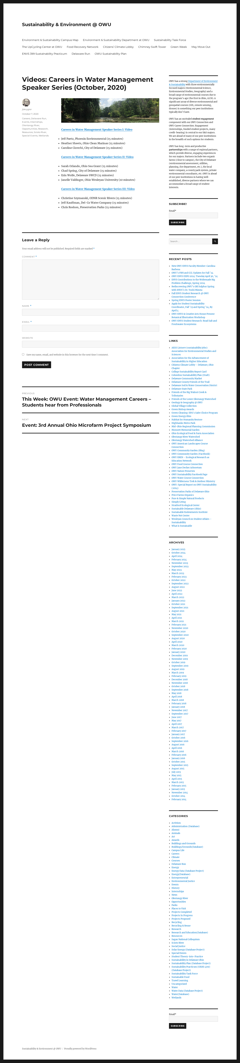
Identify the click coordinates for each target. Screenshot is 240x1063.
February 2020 (179, 648)
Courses (176, 860)
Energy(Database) (181, 874)
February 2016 (179, 755)
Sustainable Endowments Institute (190, 512)
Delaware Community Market (187, 378)
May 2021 (176, 614)
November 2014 (180, 792)
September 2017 (180, 713)
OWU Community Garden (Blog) (188, 450)
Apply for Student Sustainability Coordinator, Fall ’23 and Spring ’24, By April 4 (192, 307)
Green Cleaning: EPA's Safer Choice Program (195, 412)
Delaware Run (81, 53)
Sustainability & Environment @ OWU (66, 24)
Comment (29, 256)
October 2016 (178, 737)
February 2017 (179, 731)
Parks (174, 905)
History (175, 888)
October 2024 (178, 552)
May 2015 (176, 775)
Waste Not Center (181, 515)
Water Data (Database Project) (187, 990)
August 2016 (178, 744)
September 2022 (180, 583)
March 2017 (178, 727)
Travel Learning (180, 980)
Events (25, 122)
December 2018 (180, 679)
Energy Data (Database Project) (188, 871)
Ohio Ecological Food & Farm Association (193, 433)
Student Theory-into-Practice (187, 956)
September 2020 (180, 635)
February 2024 (179, 559)
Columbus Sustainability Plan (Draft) (191, 375)
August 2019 (178, 669)
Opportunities (29, 128)
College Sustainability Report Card (189, 371)
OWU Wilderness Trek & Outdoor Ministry (193, 481)
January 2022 (178, 600)
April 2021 (177, 617)
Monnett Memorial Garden (186, 430)
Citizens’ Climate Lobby (118, 46)
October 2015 (178, 761)
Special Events (30, 135)
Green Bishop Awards (183, 409)
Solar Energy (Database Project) (188, 949)
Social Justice (178, 946)
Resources (27, 132)
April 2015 (177, 779)
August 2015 (178, 768)
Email (27, 322)
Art (173, 836)
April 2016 (177, 748)
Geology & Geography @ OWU (187, 402)
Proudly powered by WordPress (80, 1048)
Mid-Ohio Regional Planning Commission (193, 426)
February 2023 (179, 576)
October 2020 (178, 631)
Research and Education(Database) (190, 932)
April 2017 (177, 724)
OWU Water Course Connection (188, 478)
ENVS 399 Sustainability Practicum (44, 53)
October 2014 (178, 796)
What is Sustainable (182, 525)
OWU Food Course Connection (187, 464)
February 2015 (179, 785)
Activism (176, 823)
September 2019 (180, 665)
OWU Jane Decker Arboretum (187, 467)
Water (175, 987)
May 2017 (176, 720)
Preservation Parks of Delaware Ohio (190, 491)
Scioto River (40, 132)
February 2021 (179, 624)
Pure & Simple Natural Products (188, 498)
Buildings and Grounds (184, 843)
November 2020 (180, 628)
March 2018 (178, 700)
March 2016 (178, 751)
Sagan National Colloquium (186, 939)
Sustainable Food (180, 977)
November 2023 (180, 563)
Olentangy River (30, 125)
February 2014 (179, 799)
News (174, 895)
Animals (176, 833)
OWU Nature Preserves (183, 471)
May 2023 (177, 570)
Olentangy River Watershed (186, 436)
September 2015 (180, 765)
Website (27, 338)
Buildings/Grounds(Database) (187, 847)
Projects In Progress (182, 915)
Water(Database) (180, 994)
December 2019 (180, 655)
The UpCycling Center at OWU (42, 46)
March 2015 (178, 782)
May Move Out (201, 46)
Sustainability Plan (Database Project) (191, 963)
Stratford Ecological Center (186, 505)
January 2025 (178, 549)
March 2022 (178, 597)
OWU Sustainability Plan (111, 53)
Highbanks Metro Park (183, 423)
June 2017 (177, 717)
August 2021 (178, 611)
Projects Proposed (181, 918)
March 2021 (178, 621)
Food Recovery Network (82, 46)
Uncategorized (179, 984)
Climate (175, 857)
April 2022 (177, 594)
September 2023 (180, 566)
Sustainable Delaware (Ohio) (186, 508)
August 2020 (178, 638)
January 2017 (178, 734)
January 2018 (178, 707)
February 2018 (179, 703)
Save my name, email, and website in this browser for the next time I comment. (67, 354)
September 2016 (180, 741)
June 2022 (177, 590)
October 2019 (178, 662)
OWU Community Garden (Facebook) (191, 454)
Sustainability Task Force (170, 40)
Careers (26, 118)
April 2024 (177, 556)
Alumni (175, 829)
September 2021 (180, 607)
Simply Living (179, 502)
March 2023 (178, 573)
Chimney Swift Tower (152, 46)
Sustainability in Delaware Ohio (188, 960)
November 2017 (180, 710)
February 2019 (179, 676)
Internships (36, 122)
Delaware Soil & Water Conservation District (194, 385)
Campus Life (178, 850)
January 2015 (178, 789)
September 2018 (180, 689)
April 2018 (177, 696)
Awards (175, 840)
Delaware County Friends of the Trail (190, 382)
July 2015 (176, 772)
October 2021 (178, 604)
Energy (175, 867)
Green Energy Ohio (181, 416)
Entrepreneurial (180, 877)
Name (27, 306)
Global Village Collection (184, 406)
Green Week (179, 46)
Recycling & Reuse (181, 925)
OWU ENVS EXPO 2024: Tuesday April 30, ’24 (195, 276)
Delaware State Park (182, 388)
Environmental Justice (183, 881)
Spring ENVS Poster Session (186, 300)
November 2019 (180, 659)
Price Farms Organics (183, 495)
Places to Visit (179, 908)
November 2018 (180, 683)
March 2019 (178, 672)
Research (43, 128)
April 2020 (177, 641)
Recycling (177, 922)
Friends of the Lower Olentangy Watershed (194, 399)
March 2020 (178, 645)
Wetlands (44, 135)
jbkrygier (27, 109)
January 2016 (178, 758)
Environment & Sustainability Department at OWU (116, 40)
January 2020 (178, 652)
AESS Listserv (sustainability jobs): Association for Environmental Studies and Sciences (194, 351)
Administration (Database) (186, 826)
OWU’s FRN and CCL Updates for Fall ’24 (192, 272)
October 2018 (178, 686)
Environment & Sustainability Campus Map (50, 40)
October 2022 (178, 580)
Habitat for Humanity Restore (187, 419)
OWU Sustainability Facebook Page (189, 474)
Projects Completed (182, 912)
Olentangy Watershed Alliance (187, 440)
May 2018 (176, 693)
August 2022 (178, 587)
